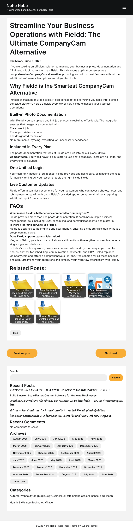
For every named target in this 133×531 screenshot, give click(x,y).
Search (14, 371)
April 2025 (75, 460)
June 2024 (108, 474)
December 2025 (89, 445)
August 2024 (69, 474)
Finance (94, 495)
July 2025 (18, 460)
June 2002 (19, 481)
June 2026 (59, 438)
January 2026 (65, 445)
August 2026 (20, 438)
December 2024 (68, 467)
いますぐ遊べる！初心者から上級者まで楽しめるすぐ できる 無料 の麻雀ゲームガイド (60, 390)
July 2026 (40, 438)
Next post (111, 353)
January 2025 (44, 467)
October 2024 (21, 474)
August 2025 (94, 453)
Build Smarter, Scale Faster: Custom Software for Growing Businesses (53, 395)
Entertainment (71, 495)
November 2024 (93, 467)
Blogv (48, 495)
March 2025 (94, 460)
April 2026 (96, 438)
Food (102, 495)
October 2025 (46, 453)
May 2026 (77, 438)
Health (109, 495)
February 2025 (21, 467)
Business (57, 495)
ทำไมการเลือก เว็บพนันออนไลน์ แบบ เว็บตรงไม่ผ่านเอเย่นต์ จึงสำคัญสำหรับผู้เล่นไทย (57, 410)
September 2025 (70, 453)
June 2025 (37, 460)
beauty (28, 495)
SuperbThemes (89, 525)
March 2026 (20, 445)
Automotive (17, 495)
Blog (15, 332)
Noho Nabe (17, 5)
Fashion (84, 495)
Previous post (22, 353)
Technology (39, 502)
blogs (41, 495)
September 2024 (45, 474)
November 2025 (22, 453)
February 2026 (42, 445)
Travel (49, 502)
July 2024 (88, 474)
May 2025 (56, 460)
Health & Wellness (21, 502)
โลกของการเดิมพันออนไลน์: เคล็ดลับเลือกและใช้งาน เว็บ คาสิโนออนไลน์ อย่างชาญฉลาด (60, 416)
